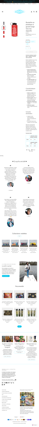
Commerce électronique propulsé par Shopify (19, 423)
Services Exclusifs (4, 396)
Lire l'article (7, 356)
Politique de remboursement (6, 408)
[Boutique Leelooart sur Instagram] (2, 382)
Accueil (3, 3)
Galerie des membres (8, 3)
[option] (19, 1)
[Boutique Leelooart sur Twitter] (8, 382)
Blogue (18, 3)
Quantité (28, 46)
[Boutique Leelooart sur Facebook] (4, 382)
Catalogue (14, 3)
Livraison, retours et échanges (6, 399)
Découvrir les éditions (19, 352)
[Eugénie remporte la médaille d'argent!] (7, 339)
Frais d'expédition (28, 34)
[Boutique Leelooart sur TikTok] (11, 382)
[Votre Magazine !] (19, 339)
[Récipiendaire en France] (31, 339)
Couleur (28, 39)
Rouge (28, 41)
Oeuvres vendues (22, 3)
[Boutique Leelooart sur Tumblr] (13, 382)
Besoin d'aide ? (4, 402)
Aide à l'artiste (4, 405)
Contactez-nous (4, 410)
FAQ (2, 394)
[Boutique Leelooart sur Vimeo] (4, 384)
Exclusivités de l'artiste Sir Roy (6, 397)
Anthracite (33, 41)
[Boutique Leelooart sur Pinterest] (9, 382)
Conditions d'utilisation (5, 407)
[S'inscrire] (15, 379)
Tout (19, 326)
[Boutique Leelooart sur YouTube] (6, 382)
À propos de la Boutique (5, 391)
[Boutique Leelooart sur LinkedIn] (2, 384)
